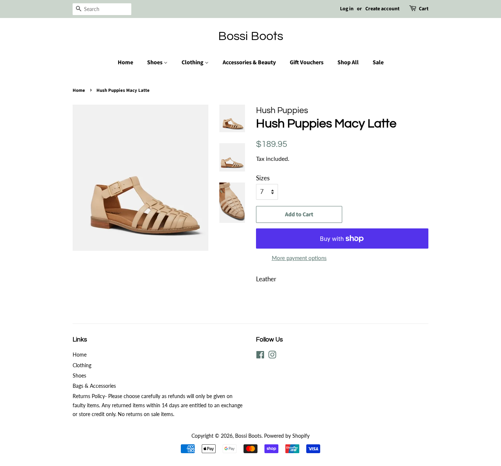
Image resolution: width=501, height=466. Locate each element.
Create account (382, 8)
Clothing (193, 62)
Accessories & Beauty (249, 62)
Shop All (348, 62)
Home (125, 62)
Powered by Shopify (287, 436)
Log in (347, 8)
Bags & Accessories (94, 386)
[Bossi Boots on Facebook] (260, 356)
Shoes (155, 62)
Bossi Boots (250, 36)
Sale (378, 62)
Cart (423, 8)
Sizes (263, 178)
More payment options (299, 257)
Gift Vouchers (306, 62)
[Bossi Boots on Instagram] (272, 356)
